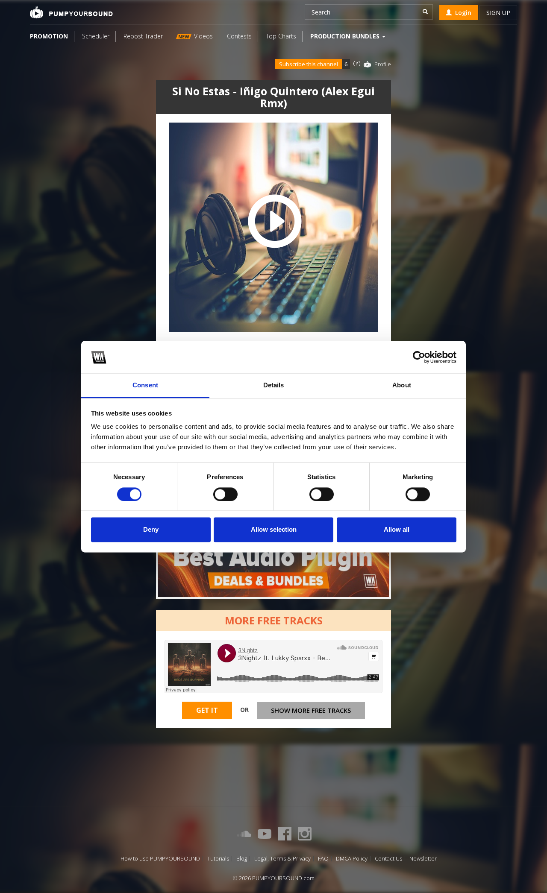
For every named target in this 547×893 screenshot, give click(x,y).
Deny (151, 529)
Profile (382, 64)
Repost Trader (143, 36)
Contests (239, 36)
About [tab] (401, 385)
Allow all (396, 529)
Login (461, 13)
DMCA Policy (352, 858)
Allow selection (274, 529)
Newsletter (423, 858)
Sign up (498, 13)
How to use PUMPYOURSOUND (160, 858)
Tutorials (218, 858)
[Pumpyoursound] (71, 12)
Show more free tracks (311, 710)
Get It (207, 710)
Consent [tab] (145, 385)
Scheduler (95, 36)
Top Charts (281, 36)
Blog (241, 858)
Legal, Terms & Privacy (282, 858)
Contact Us (388, 858)
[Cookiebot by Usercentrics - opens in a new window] (419, 357)
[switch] (225, 494)
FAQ (323, 858)
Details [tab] (273, 385)
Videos (195, 36)
